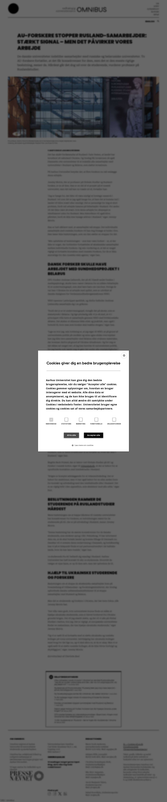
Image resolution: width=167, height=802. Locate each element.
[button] (83, 445)
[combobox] (124, 355)
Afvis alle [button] (71, 435)
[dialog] (83, 401)
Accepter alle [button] (93, 435)
